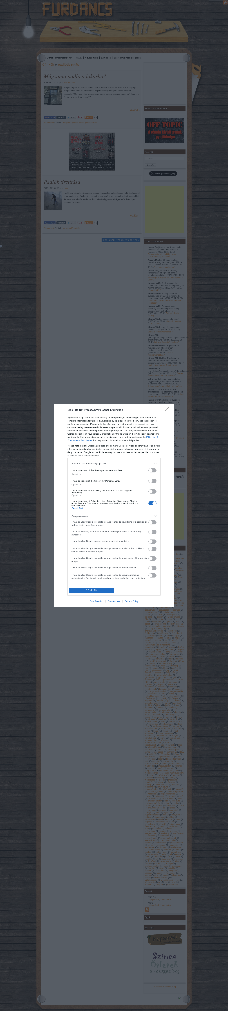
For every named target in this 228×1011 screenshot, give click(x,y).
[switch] (152, 470)
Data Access (114, 601)
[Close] (168, 410)
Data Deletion (96, 601)
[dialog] (114, 505)
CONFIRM (91, 590)
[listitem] (114, 463)
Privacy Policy (131, 601)
